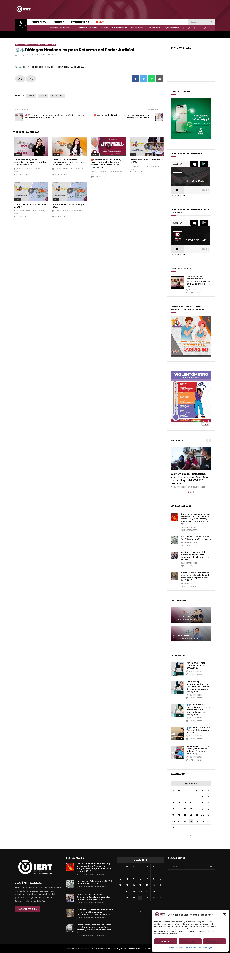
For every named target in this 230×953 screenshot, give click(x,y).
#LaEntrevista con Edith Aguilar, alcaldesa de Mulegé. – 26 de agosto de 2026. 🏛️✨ (197, 750)
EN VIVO (100, 22)
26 (185, 821)
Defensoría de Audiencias (61, 28)
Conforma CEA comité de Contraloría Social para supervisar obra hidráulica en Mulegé (195, 556)
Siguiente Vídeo (155, 109)
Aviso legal (207, 947)
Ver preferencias (215, 941)
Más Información (27, 909)
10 (173, 808)
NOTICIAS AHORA (38, 22)
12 (185, 808)
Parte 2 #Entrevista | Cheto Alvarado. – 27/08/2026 (196, 665)
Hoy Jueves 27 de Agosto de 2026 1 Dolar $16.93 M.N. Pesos (196, 538)
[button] (224, 914)
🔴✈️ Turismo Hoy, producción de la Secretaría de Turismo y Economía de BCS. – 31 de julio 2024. (54, 116)
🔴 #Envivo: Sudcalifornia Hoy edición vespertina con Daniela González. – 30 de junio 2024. (123, 116)
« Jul (190, 832)
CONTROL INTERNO (119, 28)
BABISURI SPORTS (185, 616)
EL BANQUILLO (183, 635)
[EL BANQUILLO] (191, 633)
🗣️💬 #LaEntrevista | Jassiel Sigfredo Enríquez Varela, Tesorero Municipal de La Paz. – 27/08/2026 (198, 709)
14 (197, 808)
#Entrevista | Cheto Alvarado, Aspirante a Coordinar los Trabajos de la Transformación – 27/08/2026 (198, 686)
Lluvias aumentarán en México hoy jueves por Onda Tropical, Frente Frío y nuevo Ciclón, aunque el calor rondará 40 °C (195, 519)
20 (191, 815)
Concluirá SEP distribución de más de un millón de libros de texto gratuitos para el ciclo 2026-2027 (195, 576)
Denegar (190, 941)
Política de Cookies (176, 947)
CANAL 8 (31, 95)
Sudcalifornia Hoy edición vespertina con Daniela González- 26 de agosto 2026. (30, 162)
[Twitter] (189, 28)
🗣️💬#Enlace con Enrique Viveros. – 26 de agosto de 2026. (198, 730)
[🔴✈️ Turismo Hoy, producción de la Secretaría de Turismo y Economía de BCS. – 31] (19, 117)
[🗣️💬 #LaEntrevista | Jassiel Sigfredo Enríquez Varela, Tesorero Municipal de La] (177, 710)
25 (179, 821)
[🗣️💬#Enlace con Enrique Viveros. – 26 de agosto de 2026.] (177, 733)
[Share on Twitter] (143, 78)
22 (202, 815)
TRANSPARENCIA (155, 28)
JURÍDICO (104, 28)
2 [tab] (191, 492)
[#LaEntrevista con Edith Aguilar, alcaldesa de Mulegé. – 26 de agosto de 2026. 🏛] (177, 752)
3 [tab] (193, 492)
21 (197, 815)
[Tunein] (210, 28)
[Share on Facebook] (135, 78)
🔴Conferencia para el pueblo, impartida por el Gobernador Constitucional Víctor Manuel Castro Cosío (106, 163)
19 (185, 815)
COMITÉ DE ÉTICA (138, 28)
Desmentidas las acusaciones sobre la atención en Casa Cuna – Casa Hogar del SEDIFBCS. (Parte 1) (190, 478)
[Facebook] (183, 28)
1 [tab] (188, 492)
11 (179, 808)
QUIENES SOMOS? (172, 28)
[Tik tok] (205, 28)
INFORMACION (57, 95)
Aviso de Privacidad (193, 947)
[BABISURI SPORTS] (191, 615)
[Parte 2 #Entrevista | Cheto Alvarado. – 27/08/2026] (177, 669)
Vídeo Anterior (22, 109)
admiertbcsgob (195, 290)
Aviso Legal (117, 948)
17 (173, 815)
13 (191, 808)
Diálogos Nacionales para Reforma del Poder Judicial (36, 45)
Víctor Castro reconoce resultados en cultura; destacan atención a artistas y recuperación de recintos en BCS (94, 928)
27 (191, 821)
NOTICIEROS (58, 22)
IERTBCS (43, 95)
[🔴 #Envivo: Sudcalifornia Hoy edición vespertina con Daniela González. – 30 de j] (159, 117)
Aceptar (165, 941)
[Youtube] (194, 28)
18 (179, 815)
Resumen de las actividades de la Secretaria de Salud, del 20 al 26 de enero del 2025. (198, 281)
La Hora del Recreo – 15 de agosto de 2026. (30, 205)
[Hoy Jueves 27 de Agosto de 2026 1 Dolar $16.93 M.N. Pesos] (174, 540)
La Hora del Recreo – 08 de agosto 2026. (69, 205)
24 (173, 821)
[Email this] (159, 78)
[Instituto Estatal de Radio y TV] (23, 9)
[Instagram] (199, 28)
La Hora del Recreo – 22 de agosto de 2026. (147, 161)
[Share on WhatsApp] (151, 78)
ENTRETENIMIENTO (80, 22)
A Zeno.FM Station (178, 195)
